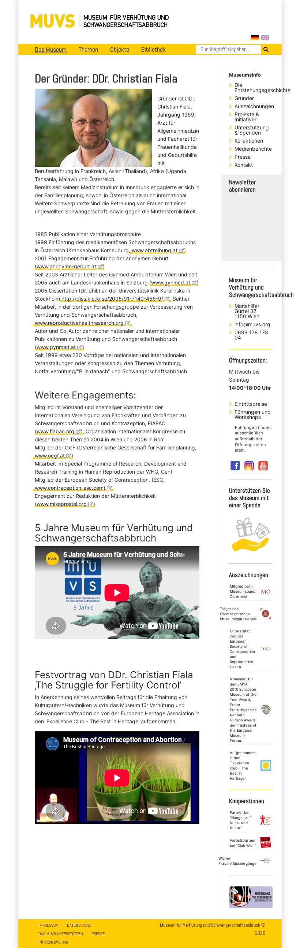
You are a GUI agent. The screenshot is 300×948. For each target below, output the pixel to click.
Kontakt (244, 165)
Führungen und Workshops (253, 414)
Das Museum (51, 49)
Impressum (48, 925)
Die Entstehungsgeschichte (254, 87)
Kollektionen (249, 140)
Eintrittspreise (251, 404)
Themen (88, 49)
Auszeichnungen (254, 106)
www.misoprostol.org (62, 504)
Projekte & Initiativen (247, 116)
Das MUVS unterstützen (60, 934)
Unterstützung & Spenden (252, 130)
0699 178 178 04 (251, 335)
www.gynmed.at (170, 282)
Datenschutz (79, 925)
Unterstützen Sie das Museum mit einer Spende (249, 497)
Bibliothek (153, 49)
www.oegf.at (50, 455)
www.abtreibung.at (154, 250)
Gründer (244, 98)
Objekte (119, 49)
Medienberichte (253, 149)
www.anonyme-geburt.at (66, 266)
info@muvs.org (252, 324)
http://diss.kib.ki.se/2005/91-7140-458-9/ (112, 298)
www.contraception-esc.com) (70, 488)
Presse (243, 157)
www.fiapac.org (55, 431)
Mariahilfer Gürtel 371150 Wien (247, 311)
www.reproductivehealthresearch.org (79, 323)
